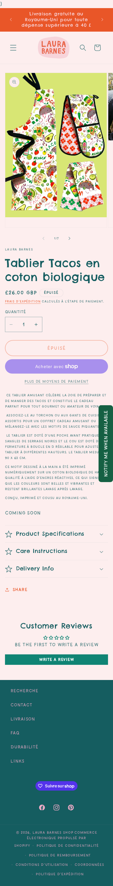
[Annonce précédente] (11, 19)
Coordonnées (89, 864)
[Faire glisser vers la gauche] (43, 238)
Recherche (24, 691)
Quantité (15, 312)
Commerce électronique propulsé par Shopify (55, 839)
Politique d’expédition (60, 874)
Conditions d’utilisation (42, 864)
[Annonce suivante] (102, 19)
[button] (13, 48)
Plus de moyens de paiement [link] (56, 381)
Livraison (23, 719)
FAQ (15, 733)
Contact (21, 705)
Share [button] (20, 589)
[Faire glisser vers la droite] (69, 238)
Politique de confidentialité (68, 845)
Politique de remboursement (60, 855)
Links (17, 761)
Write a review (56, 659)
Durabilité (24, 747)
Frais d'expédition (23, 301)
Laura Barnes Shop (53, 832)
